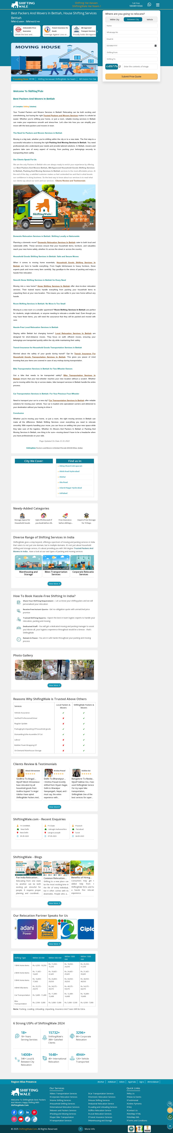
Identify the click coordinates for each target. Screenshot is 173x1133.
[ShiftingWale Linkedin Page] (27, 1112)
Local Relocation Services (100, 1113)
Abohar (62, 477)
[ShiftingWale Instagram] (14, 1119)
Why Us (131, 1093)
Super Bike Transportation (62, 1117)
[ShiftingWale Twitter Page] (21, 1112)
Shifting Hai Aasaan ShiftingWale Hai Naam (32, 79)
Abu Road (63, 482)
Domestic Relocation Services (102, 1097)
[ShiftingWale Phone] (170, 1110)
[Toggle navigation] (157, 4)
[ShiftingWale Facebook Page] (14, 1112)
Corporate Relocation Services (64, 1097)
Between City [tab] (133, 19)
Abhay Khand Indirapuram (70, 466)
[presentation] (11, 31)
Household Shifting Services (63, 1103)
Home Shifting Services (61, 1100)
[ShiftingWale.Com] (24, 1091)
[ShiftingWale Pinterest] (34, 1112)
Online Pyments (135, 1103)
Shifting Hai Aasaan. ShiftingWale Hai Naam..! (86, 4)
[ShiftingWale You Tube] (21, 1119)
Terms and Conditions (137, 1120)
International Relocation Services (65, 1107)
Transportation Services (61, 1120)
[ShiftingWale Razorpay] (27, 1119)
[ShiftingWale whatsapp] (170, 1117)
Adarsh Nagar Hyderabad (70, 488)
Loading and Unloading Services (103, 1107)
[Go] (170, 1126)
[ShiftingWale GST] (34, 1119)
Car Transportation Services (101, 1093)
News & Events (134, 1097)
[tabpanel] (131, 51)
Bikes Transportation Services (64, 1093)
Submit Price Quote (131, 76)
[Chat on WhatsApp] (149, 5)
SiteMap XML (133, 1117)
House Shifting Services (99, 1100)
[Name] (28, 670)
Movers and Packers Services (63, 1110)
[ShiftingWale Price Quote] (170, 1103)
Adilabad (63, 493)
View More (54, 583)
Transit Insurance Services (100, 1117)
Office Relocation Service (100, 1110)
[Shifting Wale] (23, 4)
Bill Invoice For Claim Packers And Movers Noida (76, 79)
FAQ (130, 1107)
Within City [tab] (114, 19)
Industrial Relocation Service (101, 1103)
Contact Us (133, 1110)
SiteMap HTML (134, 1113)
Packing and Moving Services (63, 1113)
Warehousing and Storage (100, 1120)
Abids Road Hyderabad (69, 471)
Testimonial (133, 1100)
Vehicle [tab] (150, 19)
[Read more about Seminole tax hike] (131, 1128)
